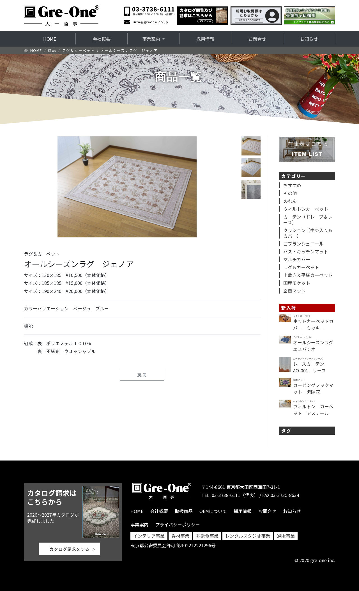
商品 (52, 50)
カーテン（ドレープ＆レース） (307, 219)
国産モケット (296, 283)
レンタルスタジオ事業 (247, 535)
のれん (290, 201)
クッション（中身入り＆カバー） (308, 233)
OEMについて (213, 511)
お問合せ (257, 38)
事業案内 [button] (151, 38)
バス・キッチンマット (305, 251)
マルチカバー (296, 259)
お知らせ (309, 38)
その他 (290, 193)
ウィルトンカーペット (305, 209)
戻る (142, 374)
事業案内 (139, 524)
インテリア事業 (149, 535)
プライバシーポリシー (177, 524)
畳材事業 (180, 535)
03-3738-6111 (226, 495)
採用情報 (205, 38)
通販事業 (286, 535)
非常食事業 (207, 535)
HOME (59, 38)
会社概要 (102, 38)
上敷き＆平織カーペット (308, 275)
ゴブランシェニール (303, 243)
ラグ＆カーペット (78, 50)
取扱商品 (184, 511)
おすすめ (292, 185)
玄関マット (294, 291)
